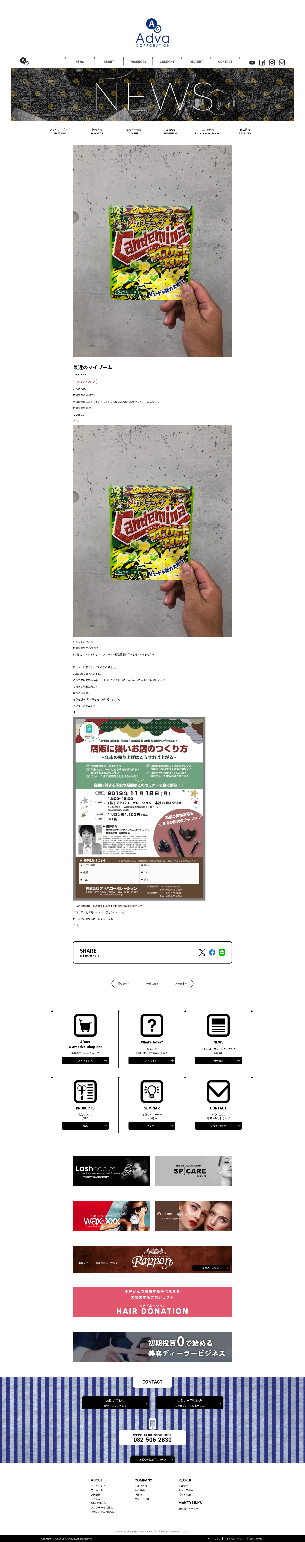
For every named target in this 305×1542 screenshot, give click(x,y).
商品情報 (245, 131)
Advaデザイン (98, 1503)
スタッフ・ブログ (60, 131)
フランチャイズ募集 (102, 1507)
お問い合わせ (218, 1125)
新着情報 (97, 131)
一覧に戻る (152, 983)
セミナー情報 (133, 131)
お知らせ (170, 131)
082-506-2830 (152, 1439)
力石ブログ (92, 648)
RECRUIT (196, 62)
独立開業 (96, 1499)
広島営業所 (79, 648)
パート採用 (184, 1494)
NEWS (80, 62)
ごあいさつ (141, 1486)
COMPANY (167, 62)
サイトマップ (214, 1538)
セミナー (152, 1125)
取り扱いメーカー (188, 1508)
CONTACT (225, 62)
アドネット (97, 1490)
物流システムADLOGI (103, 1511)
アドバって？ (152, 1060)
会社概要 (140, 1490)
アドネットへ (85, 1060)
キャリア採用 (185, 1490)
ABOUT (109, 62)
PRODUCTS (138, 62)
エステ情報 (208, 131)
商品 (85, 1125)
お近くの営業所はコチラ (152, 1459)
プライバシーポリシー (235, 1538)
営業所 (138, 1494)
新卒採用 (183, 1486)
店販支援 (96, 1494)
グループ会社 (142, 1499)
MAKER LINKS (190, 1503)
